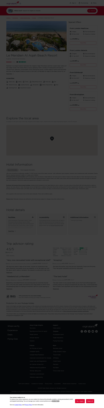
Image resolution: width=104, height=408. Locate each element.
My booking (84, 3)
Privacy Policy (28, 404)
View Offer (83, 42)
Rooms (54, 251)
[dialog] (52, 401)
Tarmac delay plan (35, 370)
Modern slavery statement (69, 383)
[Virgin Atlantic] (21, 3)
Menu (94, 3)
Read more (9, 272)
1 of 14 (63, 48)
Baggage (55, 331)
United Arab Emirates (25, 17)
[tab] (12, 170)
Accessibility (57, 383)
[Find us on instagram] (82, 331)
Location (55, 249)
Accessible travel (58, 334)
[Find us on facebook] (85, 331)
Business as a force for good (38, 331)
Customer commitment (37, 374)
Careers (32, 341)
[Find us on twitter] (89, 331)
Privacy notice (48, 383)
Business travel (57, 348)
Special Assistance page (56, 225)
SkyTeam (56, 367)
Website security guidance (38, 367)
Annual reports (34, 337)
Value (54, 254)
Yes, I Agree (80, 401)
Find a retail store (58, 370)
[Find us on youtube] (93, 331)
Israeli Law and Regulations (38, 361)
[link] (17, 326)
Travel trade (57, 354)
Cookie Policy (18, 404)
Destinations (15, 17)
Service (54, 252)
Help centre (56, 328)
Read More (9, 73)
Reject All (90, 401)
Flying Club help (58, 341)
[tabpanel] (52, 186)
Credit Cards (57, 361)
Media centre (34, 334)
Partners (55, 364)
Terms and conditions (23, 383)
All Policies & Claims (36, 348)
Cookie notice (82, 383)
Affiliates (56, 358)
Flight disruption (58, 337)
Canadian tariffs (34, 351)
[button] (52, 138)
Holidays (8, 17)
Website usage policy (36, 377)
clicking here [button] (55, 401)
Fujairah (34, 17)
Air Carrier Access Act (36, 364)
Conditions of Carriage (37, 383)
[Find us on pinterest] (96, 331)
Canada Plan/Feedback (37, 354)
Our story (32, 328)
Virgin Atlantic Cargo (59, 351)
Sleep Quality (56, 248)
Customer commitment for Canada (40, 358)
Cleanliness (55, 255)
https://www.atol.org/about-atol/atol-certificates (76, 311)
